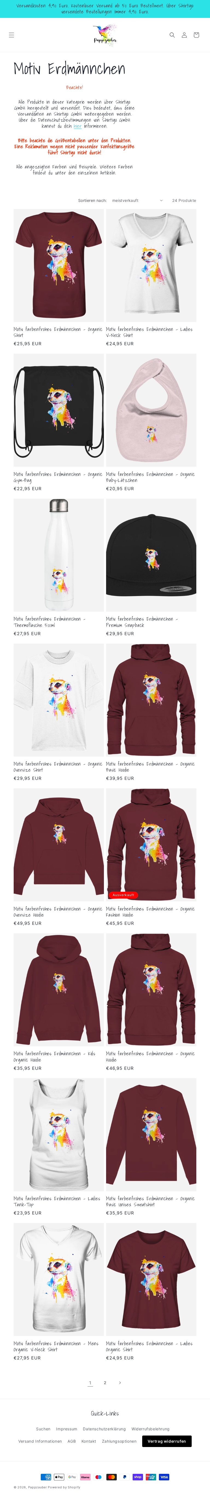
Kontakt (88, 1441)
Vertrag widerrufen (167, 1441)
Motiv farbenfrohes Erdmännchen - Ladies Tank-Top (57, 1202)
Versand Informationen (40, 1441)
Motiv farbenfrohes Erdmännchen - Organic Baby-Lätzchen (150, 477)
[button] (11, 35)
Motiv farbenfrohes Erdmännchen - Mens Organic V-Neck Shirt (56, 1347)
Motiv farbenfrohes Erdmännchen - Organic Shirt (58, 332)
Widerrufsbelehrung (151, 1429)
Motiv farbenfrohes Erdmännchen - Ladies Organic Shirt (149, 1347)
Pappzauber (37, 1487)
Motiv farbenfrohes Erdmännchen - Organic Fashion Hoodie (150, 912)
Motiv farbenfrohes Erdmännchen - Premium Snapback (142, 622)
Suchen (43, 1429)
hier (77, 126)
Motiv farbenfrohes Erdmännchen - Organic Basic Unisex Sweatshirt (150, 1202)
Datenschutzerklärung (104, 1429)
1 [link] (90, 1382)
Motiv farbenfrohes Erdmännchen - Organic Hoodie (150, 1057)
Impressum (66, 1429)
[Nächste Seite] (120, 1383)
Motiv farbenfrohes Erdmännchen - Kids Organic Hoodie (54, 1057)
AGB (72, 1441)
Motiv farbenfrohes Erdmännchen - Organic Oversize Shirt (58, 767)
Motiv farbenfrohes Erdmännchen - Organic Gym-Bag (58, 477)
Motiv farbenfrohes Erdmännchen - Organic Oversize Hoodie (58, 912)
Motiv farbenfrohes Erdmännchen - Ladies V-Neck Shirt (149, 332)
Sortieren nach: (92, 200)
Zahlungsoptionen (119, 1441)
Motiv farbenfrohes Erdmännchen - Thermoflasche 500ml (50, 622)
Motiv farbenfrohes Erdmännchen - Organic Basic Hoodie (150, 767)
